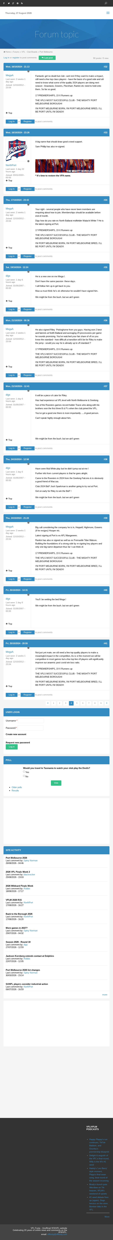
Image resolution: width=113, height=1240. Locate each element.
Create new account (16, 734)
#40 (105, 590)
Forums (16, 52)
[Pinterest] (18, 2)
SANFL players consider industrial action (27, 984)
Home (8, 52)
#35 (105, 267)
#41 (105, 643)
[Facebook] (5, 2)
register (15, 57)
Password (11, 728)
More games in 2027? (17, 928)
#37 (105, 386)
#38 (105, 459)
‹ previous (48, 703)
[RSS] (22, 2)
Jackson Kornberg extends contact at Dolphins (30, 956)
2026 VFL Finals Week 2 (18, 872)
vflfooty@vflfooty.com (57, 1234)
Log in (6, 57)
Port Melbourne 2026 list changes (23, 970)
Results (15, 790)
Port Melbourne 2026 (16, 858)
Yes (27, 772)
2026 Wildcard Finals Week (19, 886)
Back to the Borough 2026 (19, 914)
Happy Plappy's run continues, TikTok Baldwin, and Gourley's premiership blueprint (99, 1145)
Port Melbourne (46, 52)
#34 (105, 200)
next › (107, 703)
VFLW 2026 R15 (14, 900)
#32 (105, 66)
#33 (105, 132)
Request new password (18, 742)
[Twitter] (9, 2)
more (104, 994)
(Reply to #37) (38, 459)
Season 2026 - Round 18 (18, 942)
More (107, 1216)
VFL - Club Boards (29, 52)
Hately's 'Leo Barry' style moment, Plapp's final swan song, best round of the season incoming (99, 1174)
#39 (105, 518)
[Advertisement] (56, 821)
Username (11, 720)
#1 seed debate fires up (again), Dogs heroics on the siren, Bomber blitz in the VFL (98, 1203)
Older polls (17, 787)
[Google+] (13, 2)
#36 (105, 320)
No (26, 776)
